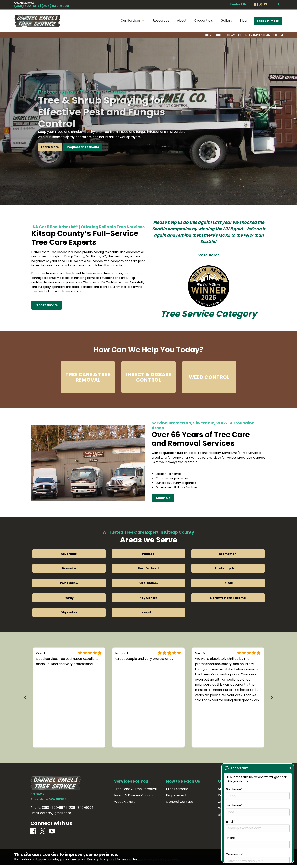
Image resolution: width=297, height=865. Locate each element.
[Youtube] (265, 4)
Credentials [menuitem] (203, 20)
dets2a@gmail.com (55, 813)
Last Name (233, 805)
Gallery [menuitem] (226, 20)
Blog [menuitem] (243, 20)
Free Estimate (268, 21)
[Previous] (25, 697)
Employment (176, 795)
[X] (260, 4)
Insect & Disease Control (133, 795)
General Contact (179, 801)
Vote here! (208, 255)
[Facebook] (256, 4)
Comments (234, 854)
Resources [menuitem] (161, 20)
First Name (233, 789)
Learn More (50, 147)
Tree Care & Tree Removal (135, 789)
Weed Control (125, 801)
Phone (230, 838)
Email (229, 822)
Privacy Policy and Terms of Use (112, 859)
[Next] (271, 697)
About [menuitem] (182, 20)
